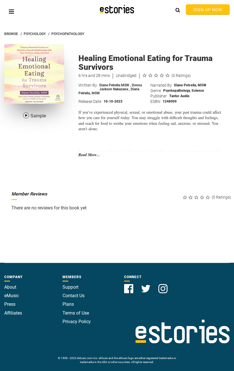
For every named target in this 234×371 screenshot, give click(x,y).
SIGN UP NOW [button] (207, 9)
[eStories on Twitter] (146, 285)
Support (70, 287)
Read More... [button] (89, 155)
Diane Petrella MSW (115, 85)
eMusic (11, 295)
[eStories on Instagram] (163, 285)
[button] (11, 11)
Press (9, 304)
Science (197, 91)
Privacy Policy (76, 321)
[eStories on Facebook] (129, 285)
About (10, 287)
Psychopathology (177, 91)
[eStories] (117, 9)
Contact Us (73, 295)
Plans (68, 304)
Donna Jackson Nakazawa (120, 87)
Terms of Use (75, 313)
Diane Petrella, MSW (190, 85)
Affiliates (13, 313)
